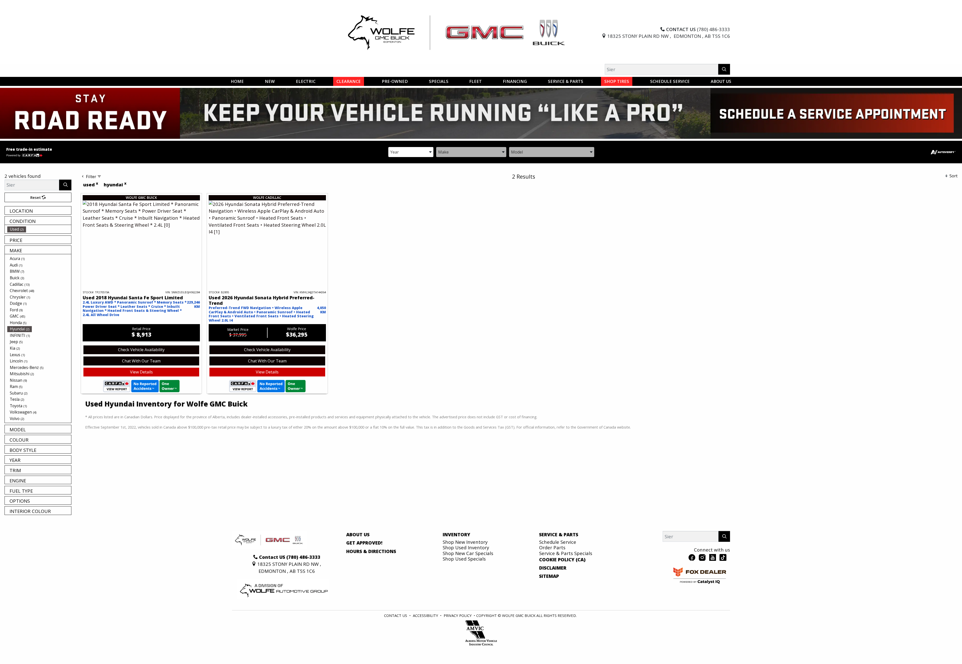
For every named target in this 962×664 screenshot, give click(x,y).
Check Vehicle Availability (141, 349)
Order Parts (552, 547)
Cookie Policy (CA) (562, 559)
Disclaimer (552, 567)
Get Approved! (364, 542)
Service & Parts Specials (565, 553)
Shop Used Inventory (466, 547)
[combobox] (411, 152)
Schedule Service (557, 542)
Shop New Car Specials (468, 553)
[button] (237, 81)
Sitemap (549, 576)
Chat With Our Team (141, 361)
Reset (36, 197)
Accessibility (425, 615)
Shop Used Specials (464, 559)
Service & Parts (558, 534)
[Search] (724, 69)
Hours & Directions (371, 551)
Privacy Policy (458, 615)
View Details (141, 372)
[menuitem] (39, 229)
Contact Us (395, 615)
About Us (358, 534)
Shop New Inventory (465, 542)
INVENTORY (456, 534)
